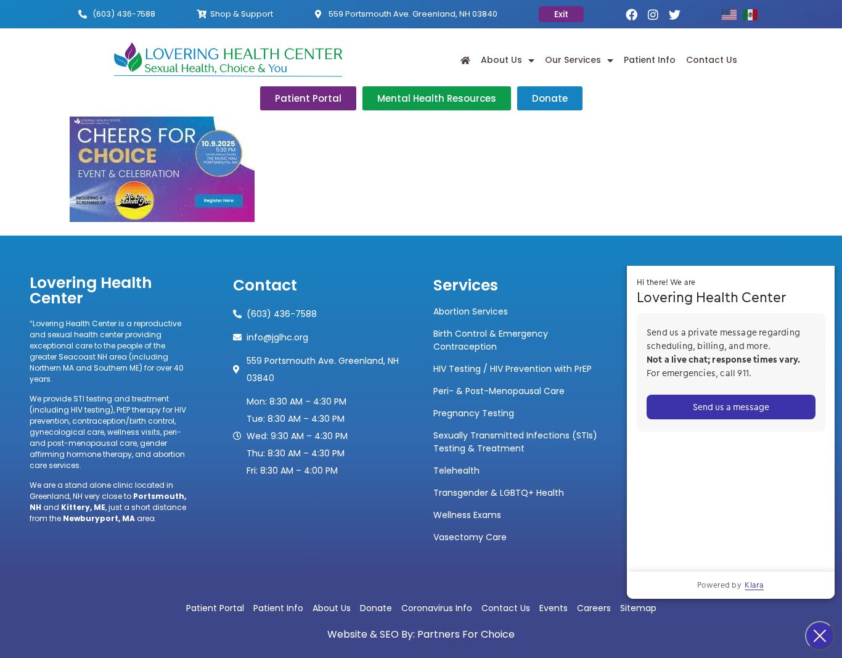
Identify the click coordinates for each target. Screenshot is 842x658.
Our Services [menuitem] (573, 60)
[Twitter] (675, 14)
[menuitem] (465, 60)
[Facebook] (631, 14)
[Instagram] (653, 14)
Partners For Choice (466, 634)
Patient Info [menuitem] (650, 60)
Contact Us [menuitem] (711, 60)
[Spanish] (753, 14)
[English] (732, 14)
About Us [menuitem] (501, 60)
